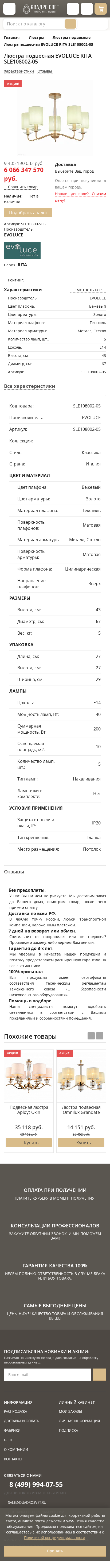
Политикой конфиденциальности (54, 1537)
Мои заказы (70, 1411)
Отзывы (45, 71)
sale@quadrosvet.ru (27, 1502)
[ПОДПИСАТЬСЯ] (99, 1375)
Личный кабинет (77, 1402)
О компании (16, 1449)
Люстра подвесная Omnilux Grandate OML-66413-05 (81, 1110)
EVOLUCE (13, 235)
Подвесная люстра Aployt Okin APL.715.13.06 (29, 1110)
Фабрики (12, 1430)
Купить (31, 1143)
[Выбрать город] (73, 9)
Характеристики (19, 71)
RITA (22, 265)
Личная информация (79, 1421)
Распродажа (15, 1411)
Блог (8, 1440)
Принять (55, 1550)
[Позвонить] (87, 9)
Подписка (68, 1430)
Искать (70, 24)
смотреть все (88, 290)
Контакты (13, 1459)
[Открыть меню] (9, 9)
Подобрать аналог (28, 213)
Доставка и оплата (21, 1421)
